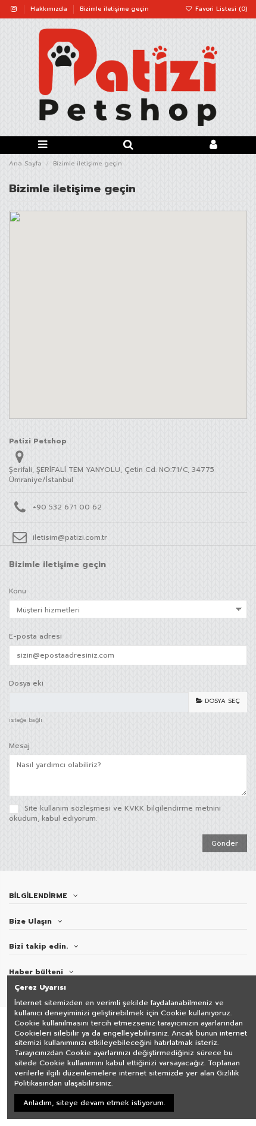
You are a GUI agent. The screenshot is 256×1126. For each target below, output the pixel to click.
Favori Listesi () (220, 8)
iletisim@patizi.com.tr (70, 537)
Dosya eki (26, 683)
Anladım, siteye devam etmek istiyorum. (94, 1102)
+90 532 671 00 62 (67, 507)
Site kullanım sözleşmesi (67, 808)
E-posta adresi (35, 636)
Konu (17, 591)
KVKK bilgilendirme (158, 808)
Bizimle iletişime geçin (114, 8)
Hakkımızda (50, 8)
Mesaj (19, 745)
